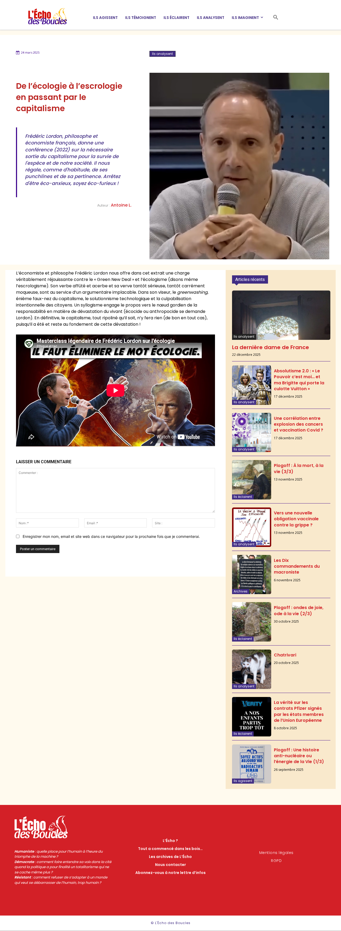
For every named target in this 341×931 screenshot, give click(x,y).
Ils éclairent (243, 496)
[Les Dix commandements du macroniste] (251, 574)
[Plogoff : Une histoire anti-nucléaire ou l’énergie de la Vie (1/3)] (251, 764)
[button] (275, 17)
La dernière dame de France (270, 347)
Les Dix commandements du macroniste (297, 566)
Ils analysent (162, 53)
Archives (240, 591)
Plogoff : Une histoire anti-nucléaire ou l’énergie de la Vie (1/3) (299, 756)
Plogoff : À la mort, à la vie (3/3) (298, 468)
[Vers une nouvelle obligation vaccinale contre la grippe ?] (251, 527)
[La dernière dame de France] (281, 315)
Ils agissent (243, 781)
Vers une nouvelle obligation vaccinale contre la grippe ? (296, 519)
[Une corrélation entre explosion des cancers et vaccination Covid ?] (251, 432)
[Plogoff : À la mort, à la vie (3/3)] (251, 479)
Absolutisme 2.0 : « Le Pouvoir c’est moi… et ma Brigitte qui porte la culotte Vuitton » (299, 380)
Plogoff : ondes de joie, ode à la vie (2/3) (298, 610)
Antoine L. (121, 205)
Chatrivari (285, 655)
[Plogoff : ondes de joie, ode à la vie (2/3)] (251, 622)
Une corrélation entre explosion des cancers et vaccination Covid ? (298, 424)
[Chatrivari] (251, 669)
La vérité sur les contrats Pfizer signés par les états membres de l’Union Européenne (299, 711)
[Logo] (52, 16)
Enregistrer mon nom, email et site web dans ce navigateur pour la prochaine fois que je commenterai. (111, 536)
